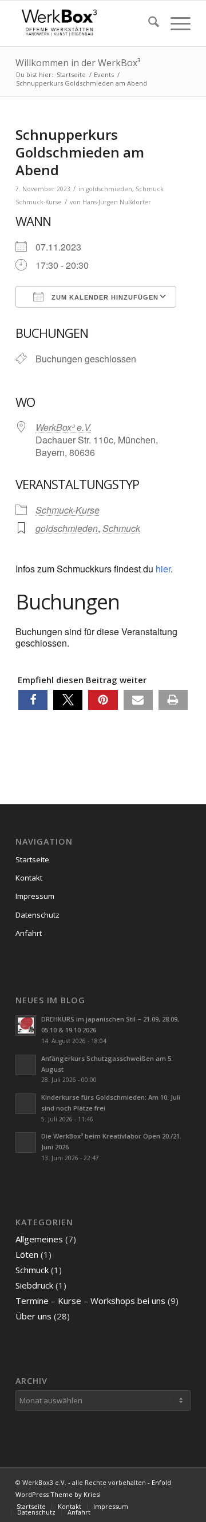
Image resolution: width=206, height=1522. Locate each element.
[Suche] (148, 23)
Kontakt (28, 878)
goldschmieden (109, 189)
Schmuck (150, 189)
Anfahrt (28, 933)
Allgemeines (39, 1239)
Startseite (32, 859)
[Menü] (175, 23)
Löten (26, 1254)
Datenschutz (37, 915)
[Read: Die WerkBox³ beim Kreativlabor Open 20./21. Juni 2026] (25, 1142)
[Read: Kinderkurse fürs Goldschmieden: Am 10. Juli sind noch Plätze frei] (25, 1103)
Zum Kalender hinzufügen (104, 297)
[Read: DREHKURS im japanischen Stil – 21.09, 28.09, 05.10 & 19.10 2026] (25, 1025)
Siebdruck (34, 1285)
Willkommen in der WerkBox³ (77, 62)
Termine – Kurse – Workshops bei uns (90, 1300)
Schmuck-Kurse (38, 202)
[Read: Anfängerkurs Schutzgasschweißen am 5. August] (25, 1065)
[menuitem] (148, 23)
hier (163, 568)
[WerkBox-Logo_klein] (85, 23)
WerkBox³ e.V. (63, 427)
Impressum (34, 896)
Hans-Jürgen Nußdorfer (116, 202)
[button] (32, 700)
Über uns (33, 1316)
